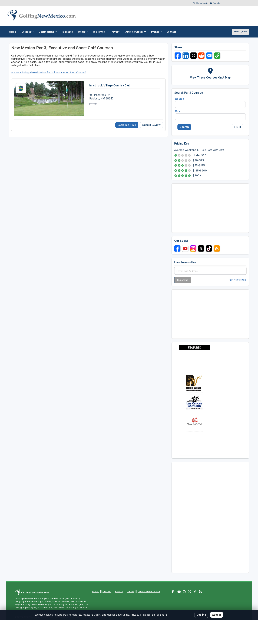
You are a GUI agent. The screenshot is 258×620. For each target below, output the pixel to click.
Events (155, 31)
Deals (81, 31)
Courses (26, 31)
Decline (201, 614)
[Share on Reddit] (201, 55)
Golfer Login (202, 3)
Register (217, 3)
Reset (237, 127)
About (95, 591)
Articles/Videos (134, 31)
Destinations (46, 31)
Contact (106, 591)
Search (184, 126)
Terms (130, 591)
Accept (216, 614)
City (177, 111)
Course (179, 98)
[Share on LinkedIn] (186, 55)
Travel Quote (240, 31)
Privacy (119, 591)
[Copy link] (217, 55)
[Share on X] (193, 55)
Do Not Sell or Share (149, 591)
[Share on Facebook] (178, 55)
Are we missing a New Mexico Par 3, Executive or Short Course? (48, 72)
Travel (114, 31)
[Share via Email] (209, 55)
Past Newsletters (237, 279)
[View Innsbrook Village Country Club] (88, 105)
